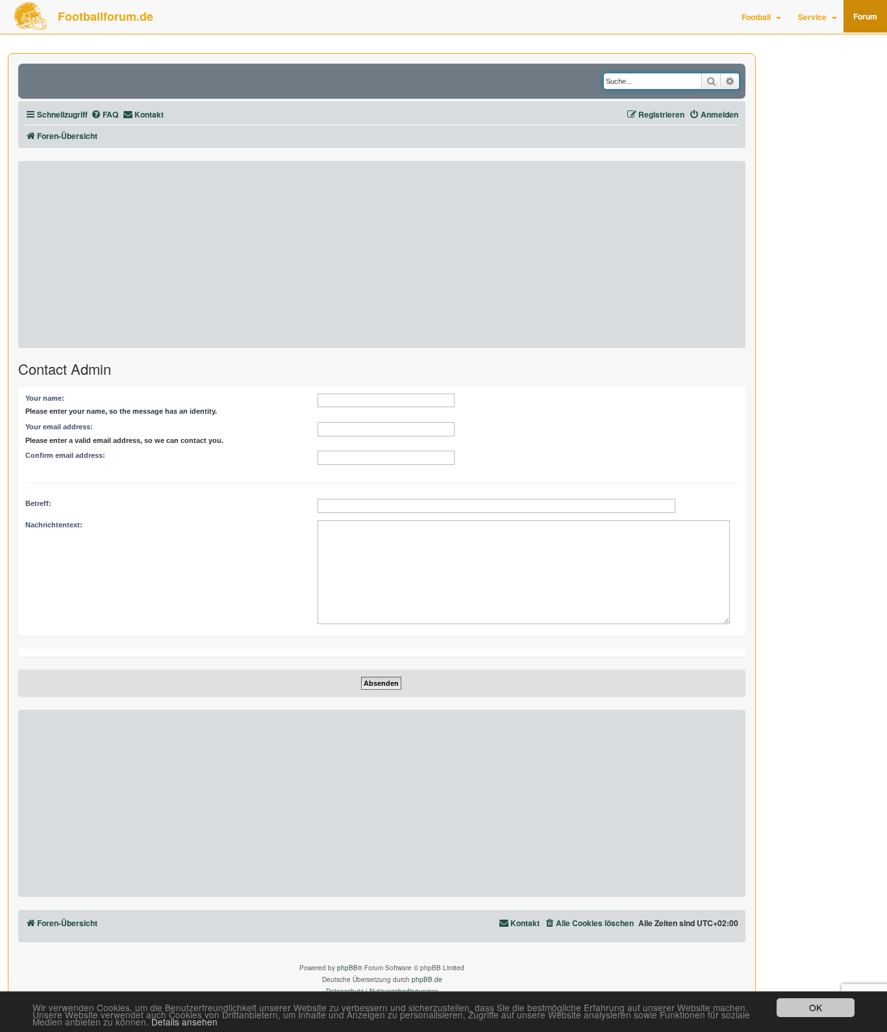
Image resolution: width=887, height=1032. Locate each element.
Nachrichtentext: (53, 525)
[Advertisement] (381, 255)
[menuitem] (104, 114)
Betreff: (38, 503)
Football (756, 17)
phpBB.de (427, 979)
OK (815, 1007)
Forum (865, 16)
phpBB (347, 967)
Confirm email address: (65, 455)
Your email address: (59, 427)
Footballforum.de (105, 16)
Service (812, 17)
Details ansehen (184, 1022)
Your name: (44, 398)
